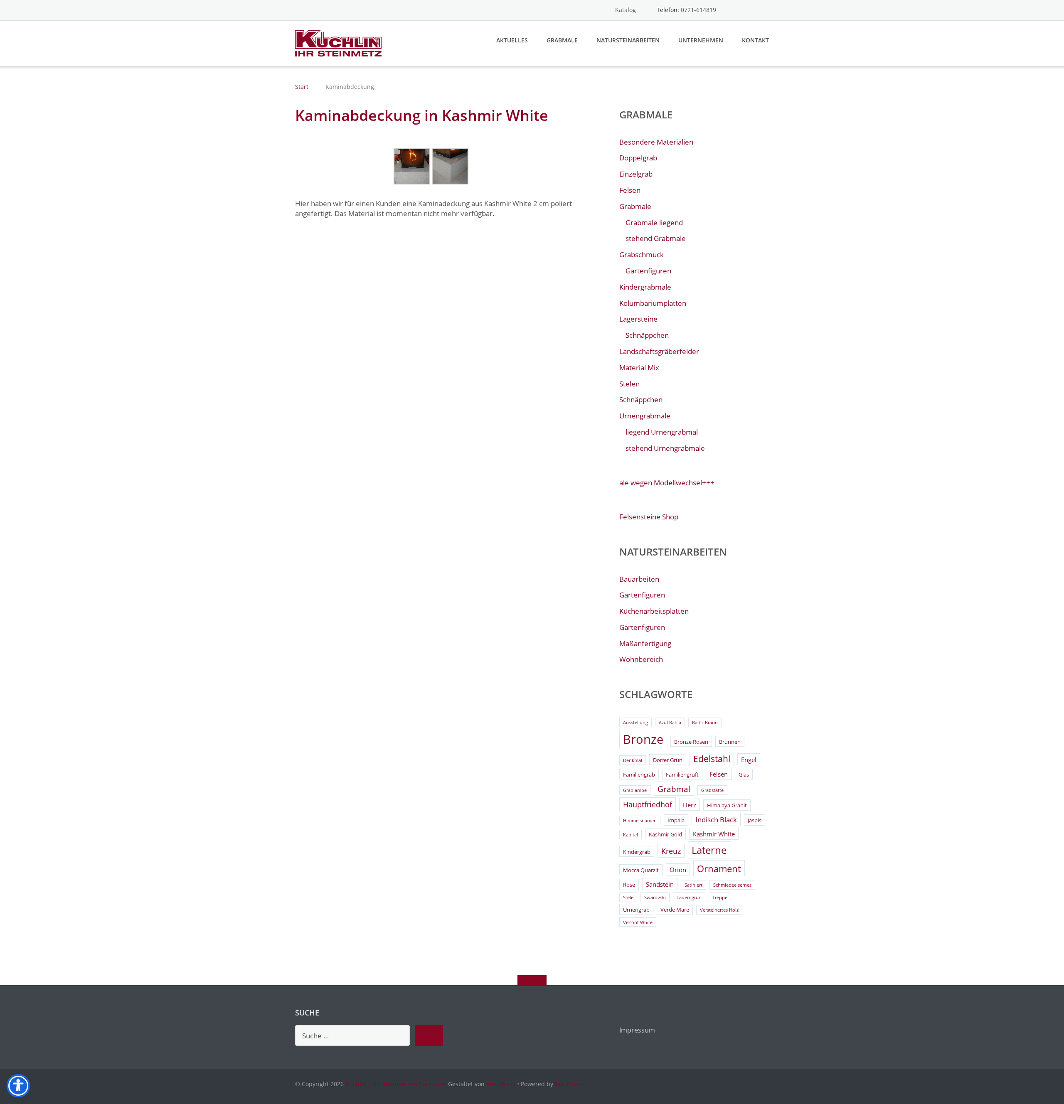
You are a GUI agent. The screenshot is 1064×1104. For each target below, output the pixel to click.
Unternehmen (700, 40)
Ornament (719, 868)
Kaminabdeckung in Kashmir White (421, 115)
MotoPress (500, 1084)
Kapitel (630, 835)
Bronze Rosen (691, 741)
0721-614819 (698, 10)
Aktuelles (512, 40)
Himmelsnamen (640, 821)
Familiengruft (682, 774)
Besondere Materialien (656, 142)
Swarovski (655, 897)
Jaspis (754, 820)
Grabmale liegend (654, 222)
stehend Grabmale (656, 238)
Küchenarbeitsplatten (654, 611)
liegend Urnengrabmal (662, 432)
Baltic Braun (705, 722)
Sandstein (660, 884)
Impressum (637, 1030)
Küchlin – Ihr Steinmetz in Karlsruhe (395, 1084)
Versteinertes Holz (719, 910)
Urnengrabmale (644, 415)
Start (301, 87)
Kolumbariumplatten (652, 303)
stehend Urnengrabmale (665, 448)
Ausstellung (635, 722)
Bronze (643, 739)
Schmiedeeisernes (732, 885)
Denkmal (632, 760)
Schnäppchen (647, 335)
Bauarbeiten (639, 579)
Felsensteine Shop (648, 516)
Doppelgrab (638, 157)
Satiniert (693, 885)
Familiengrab (639, 774)
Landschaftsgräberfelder (659, 351)
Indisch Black (716, 819)
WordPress (568, 1084)
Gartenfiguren (648, 270)
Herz (689, 805)
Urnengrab (636, 909)
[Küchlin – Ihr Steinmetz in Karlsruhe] (339, 42)
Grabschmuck (641, 254)
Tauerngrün (689, 897)
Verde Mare (674, 909)
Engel (748, 759)
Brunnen (730, 741)
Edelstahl (711, 759)
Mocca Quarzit (641, 870)
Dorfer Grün (667, 760)
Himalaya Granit (727, 805)
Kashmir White (714, 834)
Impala (676, 820)
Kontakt (755, 40)
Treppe (719, 897)
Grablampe (635, 790)
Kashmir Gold (665, 834)
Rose (629, 884)
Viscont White (638, 922)
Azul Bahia (670, 722)
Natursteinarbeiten (628, 40)
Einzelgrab (636, 174)
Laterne (709, 850)
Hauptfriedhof (647, 804)
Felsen (629, 190)
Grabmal (674, 789)
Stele (628, 897)
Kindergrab (636, 852)
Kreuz (671, 851)
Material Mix (639, 367)
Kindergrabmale (645, 287)
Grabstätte (712, 790)
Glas (744, 774)
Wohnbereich (641, 659)
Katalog (625, 10)
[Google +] (765, 10)
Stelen (629, 383)
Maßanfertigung (645, 643)
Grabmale (562, 40)
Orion (678, 869)
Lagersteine (638, 319)
